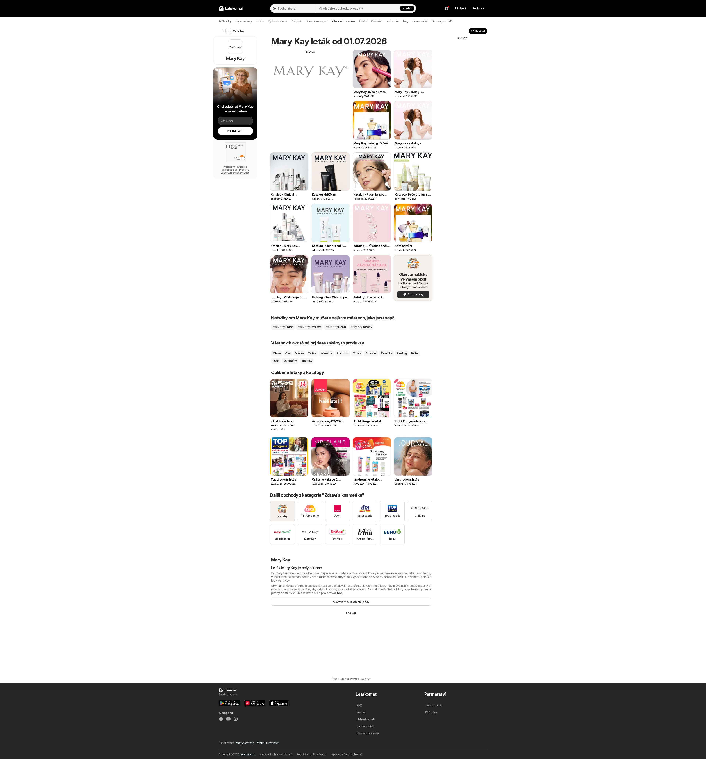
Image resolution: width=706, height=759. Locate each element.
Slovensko (272, 743)
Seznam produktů (442, 21)
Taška (312, 353)
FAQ (359, 705)
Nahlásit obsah (365, 719)
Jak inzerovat (433, 705)
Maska (299, 353)
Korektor (326, 353)
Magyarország (245, 743)
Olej (287, 353)
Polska (260, 743)
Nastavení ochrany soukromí (276, 754)
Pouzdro (342, 353)
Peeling (402, 353)
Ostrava (309, 327)
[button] (229, 703)
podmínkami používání (233, 169)
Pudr (276, 360)
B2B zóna (431, 712)
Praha (283, 327)
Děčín (336, 327)
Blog (405, 21)
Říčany (361, 327)
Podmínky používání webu (312, 754)
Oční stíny (290, 360)
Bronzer (370, 353)
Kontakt (361, 712)
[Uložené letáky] (446, 8)
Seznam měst (420, 21)
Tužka (357, 353)
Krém (415, 353)
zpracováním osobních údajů (235, 172)
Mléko (277, 353)
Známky (306, 360)
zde (339, 593)
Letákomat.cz (247, 754)
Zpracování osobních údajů (347, 754)
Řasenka (386, 353)
